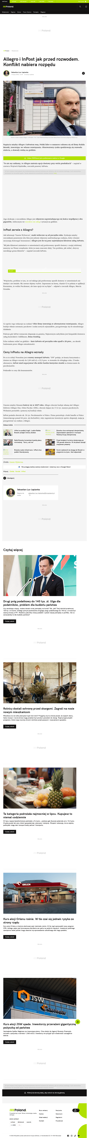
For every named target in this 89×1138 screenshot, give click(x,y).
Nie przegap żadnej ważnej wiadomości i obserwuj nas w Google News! (46, 467)
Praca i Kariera (27, 12)
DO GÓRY (75, 1110)
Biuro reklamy (43, 1110)
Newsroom (59, 1114)
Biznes (19, 12)
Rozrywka (51, 1)
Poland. (5, 1)
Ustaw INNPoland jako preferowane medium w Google (46, 158)
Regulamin (59, 1117)
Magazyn (43, 12)
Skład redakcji (43, 1117)
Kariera (41, 1114)
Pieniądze (36, 12)
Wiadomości (5, 12)
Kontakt (41, 1121)
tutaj (55, 173)
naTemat (14, 1)
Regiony (13, 12)
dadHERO (41, 1)
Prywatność (59, 1121)
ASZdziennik (23, 1)
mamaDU (33, 1)
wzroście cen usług (32, 221)
